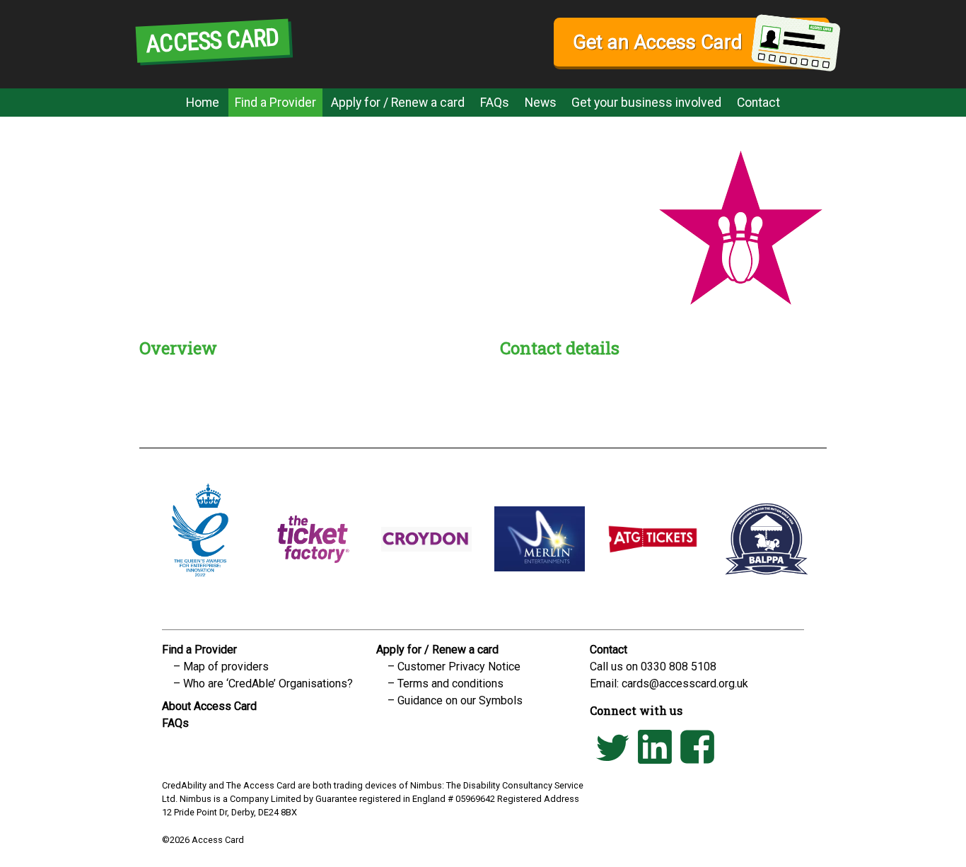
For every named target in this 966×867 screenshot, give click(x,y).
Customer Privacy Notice (458, 666)
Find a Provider (275, 102)
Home (202, 102)
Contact (758, 102)
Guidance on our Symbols (460, 700)
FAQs (494, 102)
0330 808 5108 (678, 666)
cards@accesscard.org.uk (685, 683)
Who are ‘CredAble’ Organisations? (268, 683)
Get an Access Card (657, 42)
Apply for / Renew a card (398, 102)
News (541, 102)
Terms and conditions (450, 683)
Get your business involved (646, 102)
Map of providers (226, 666)
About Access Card (209, 706)
